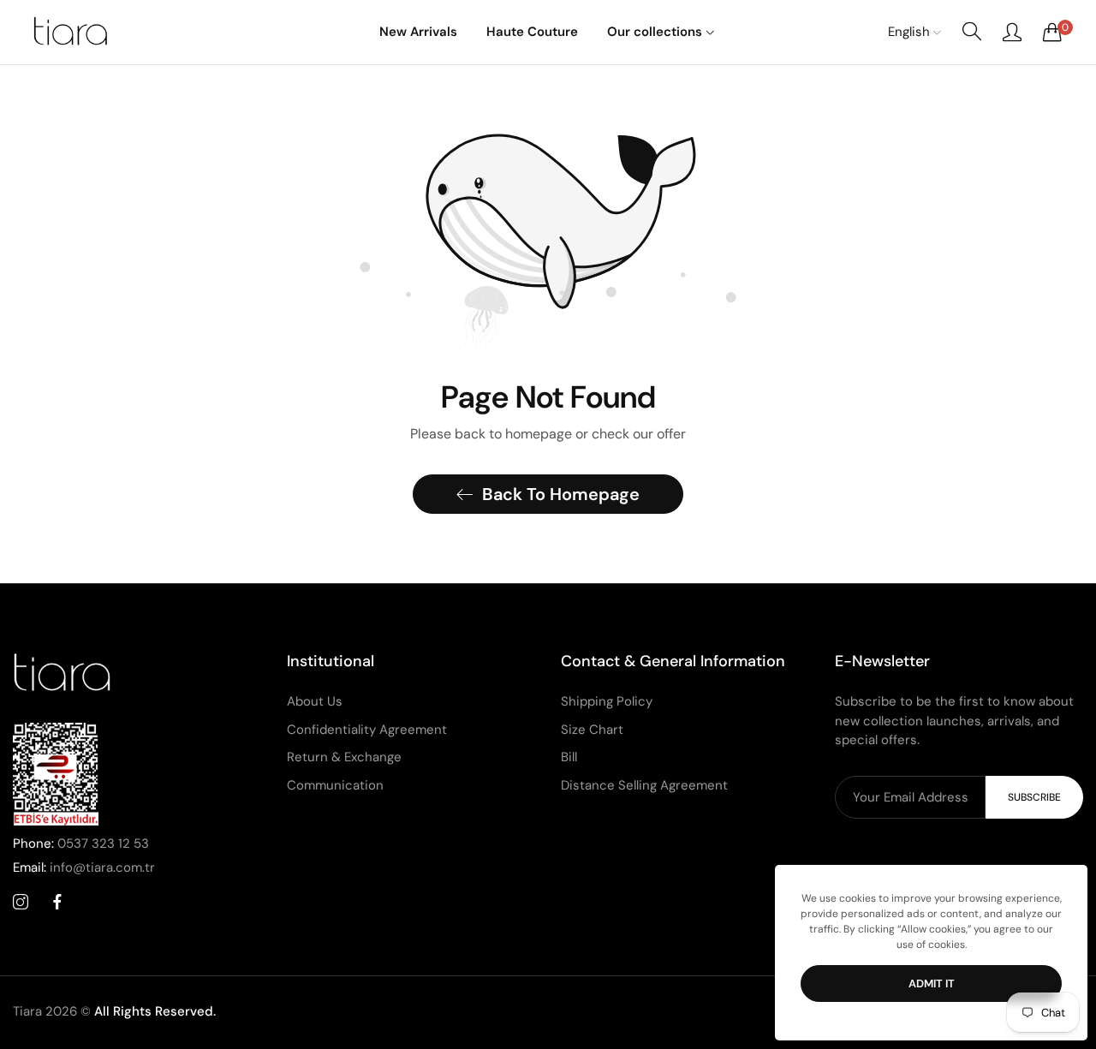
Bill (569, 757)
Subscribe (1034, 797)
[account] (1012, 31)
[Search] (971, 31)
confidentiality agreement (367, 729)
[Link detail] (20, 902)
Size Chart (592, 729)
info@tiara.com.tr (84, 867)
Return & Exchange (344, 757)
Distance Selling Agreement (644, 785)
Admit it (931, 983)
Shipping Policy (606, 701)
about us (314, 701)
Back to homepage (561, 494)
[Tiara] (68, 31)
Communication (335, 785)
